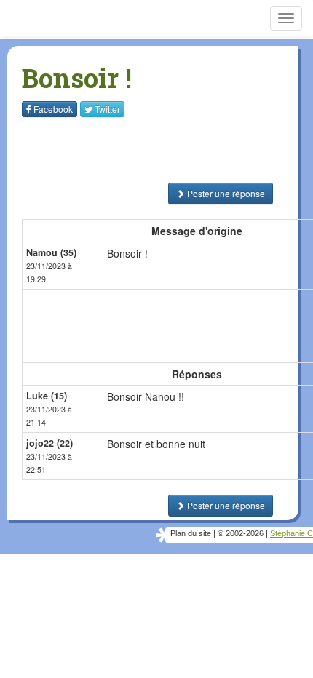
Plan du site (190, 533)
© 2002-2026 (241, 533)
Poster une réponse (225, 193)
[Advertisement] (113, 150)
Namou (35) (51, 252)
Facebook (53, 109)
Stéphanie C (291, 533)
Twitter (107, 109)
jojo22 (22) (49, 443)
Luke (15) (46, 395)
